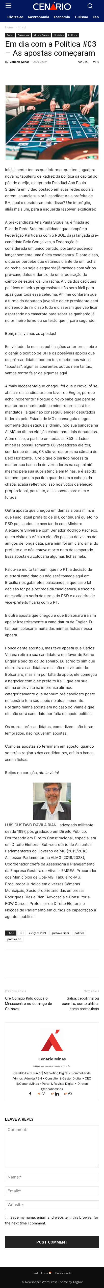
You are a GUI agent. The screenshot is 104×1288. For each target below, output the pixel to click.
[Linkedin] (61, 1094)
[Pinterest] (33, 73)
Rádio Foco (40, 1273)
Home (9, 27)
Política (72, 35)
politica (79, 933)
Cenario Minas (19, 62)
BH (21, 933)
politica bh (14, 939)
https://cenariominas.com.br (52, 1066)
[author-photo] (52, 1052)
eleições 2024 (37, 933)
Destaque (23, 35)
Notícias (59, 35)
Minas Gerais (41, 35)
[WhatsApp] (45, 73)
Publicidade (63, 1273)
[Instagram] (47, 1094)
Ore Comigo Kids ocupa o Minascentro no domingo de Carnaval (28, 1003)
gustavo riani (60, 933)
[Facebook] (10, 73)
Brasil (22, 27)
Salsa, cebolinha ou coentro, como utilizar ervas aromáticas (80, 1003)
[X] (22, 73)
